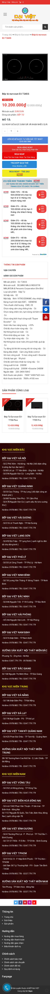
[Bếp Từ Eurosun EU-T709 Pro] (37, 405)
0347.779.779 (29, 478)
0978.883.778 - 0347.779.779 (22, 643)
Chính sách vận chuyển (14, 962)
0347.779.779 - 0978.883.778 (22, 661)
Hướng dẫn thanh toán (14, 940)
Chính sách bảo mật (13, 959)
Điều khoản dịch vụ (12, 946)
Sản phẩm (8, 924)
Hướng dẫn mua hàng (14, 936)
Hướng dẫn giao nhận (13, 943)
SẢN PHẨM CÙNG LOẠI (15, 390)
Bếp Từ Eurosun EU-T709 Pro (37, 418)
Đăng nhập (6, 2)
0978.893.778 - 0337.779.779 (22, 873)
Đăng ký (15, 2)
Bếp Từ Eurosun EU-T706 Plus (13, 418)
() (23, 2)
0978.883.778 (15, 478)
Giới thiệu (8, 920)
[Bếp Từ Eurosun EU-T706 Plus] (13, 405)
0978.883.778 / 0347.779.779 (22, 793)
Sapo (30, 991)
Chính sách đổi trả (12, 966)
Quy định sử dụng (12, 969)
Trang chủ (8, 917)
